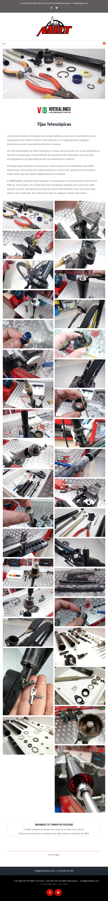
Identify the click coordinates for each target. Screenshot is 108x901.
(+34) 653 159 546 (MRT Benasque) (57, 3)
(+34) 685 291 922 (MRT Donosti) (32, 3)
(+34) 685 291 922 (65, 871)
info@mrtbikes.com (80, 3)
